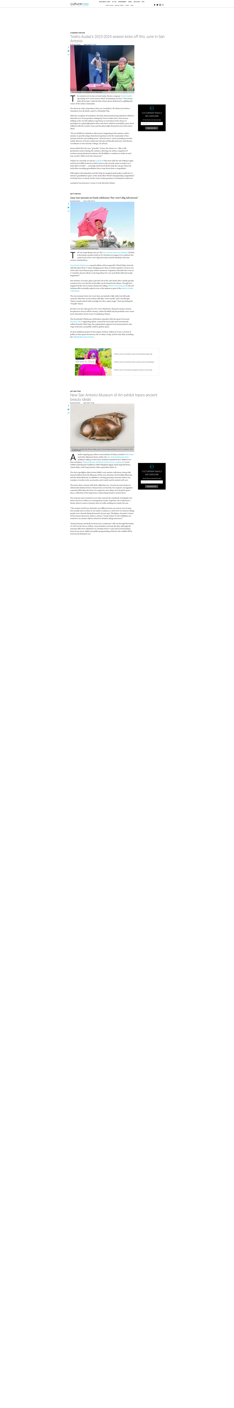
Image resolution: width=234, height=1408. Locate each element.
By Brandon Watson (75, 201)
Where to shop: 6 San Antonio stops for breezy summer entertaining (134, 362)
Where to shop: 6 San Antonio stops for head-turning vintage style (133, 354)
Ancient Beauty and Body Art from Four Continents (103, 462)
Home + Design (110, 5)
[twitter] (157, 5)
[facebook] (155, 5)
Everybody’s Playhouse (79, 265)
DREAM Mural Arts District (83, 337)
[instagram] (160, 5)
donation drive (76, 321)
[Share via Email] (68, 54)
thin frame (129, 454)
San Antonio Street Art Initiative (115, 252)
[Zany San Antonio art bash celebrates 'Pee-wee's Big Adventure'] (102, 226)
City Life (114, 1)
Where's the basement (117, 286)
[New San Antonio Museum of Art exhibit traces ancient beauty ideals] (102, 428)
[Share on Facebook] (68, 47)
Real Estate (137, 1)
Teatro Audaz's (126, 96)
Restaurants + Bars (104, 1)
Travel (130, 1)
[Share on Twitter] (68, 51)
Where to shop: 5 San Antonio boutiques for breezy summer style (133, 370)
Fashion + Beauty (119, 5)
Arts (143, 1)
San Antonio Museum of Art (118, 457)
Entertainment (122, 1)
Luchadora (99, 161)
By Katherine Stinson (75, 44)
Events (127, 5)
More (132, 5)
